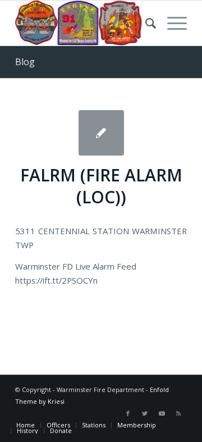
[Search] (145, 23)
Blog (25, 62)
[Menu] (171, 23)
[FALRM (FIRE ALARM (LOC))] (101, 133)
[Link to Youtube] (161, 413)
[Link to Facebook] (128, 413)
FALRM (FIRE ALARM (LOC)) (101, 185)
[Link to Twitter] (144, 413)
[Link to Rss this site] (178, 413)
